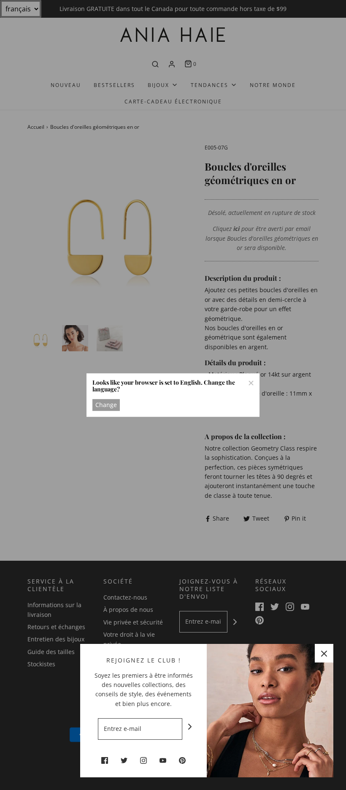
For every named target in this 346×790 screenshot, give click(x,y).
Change (106, 405)
